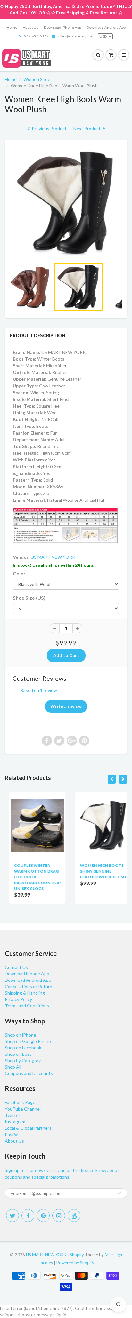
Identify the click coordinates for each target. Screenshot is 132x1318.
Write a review (66, 706)
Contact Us (16, 967)
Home (11, 27)
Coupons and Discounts (29, 1073)
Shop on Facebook (23, 1047)
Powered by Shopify (75, 1262)
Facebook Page (20, 1102)
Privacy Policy (18, 999)
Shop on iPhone (20, 1034)
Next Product (87, 128)
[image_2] (66, 202)
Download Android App (106, 27)
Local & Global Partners (28, 1128)
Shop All (13, 1067)
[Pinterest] (43, 1215)
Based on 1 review (39, 690)
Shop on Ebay (18, 1054)
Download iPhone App (62, 27)
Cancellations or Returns (29, 986)
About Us (30, 27)
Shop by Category (23, 1060)
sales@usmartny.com (76, 36)
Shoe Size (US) (29, 598)
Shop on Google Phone (28, 1041)
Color (19, 573)
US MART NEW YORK (53, 557)
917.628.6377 (36, 36)
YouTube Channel (23, 1108)
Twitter (12, 1115)
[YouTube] (74, 1215)
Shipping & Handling (25, 993)
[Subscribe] (119, 1193)
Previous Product (49, 128)
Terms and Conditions (27, 1005)
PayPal (11, 1134)
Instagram (15, 1121)
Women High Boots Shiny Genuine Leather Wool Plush (99, 871)
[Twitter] (12, 1215)
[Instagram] (58, 1215)
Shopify (77, 1254)
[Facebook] (27, 1215)
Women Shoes (38, 79)
